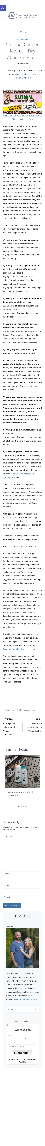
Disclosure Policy (20, 74)
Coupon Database (25, 115)
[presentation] (22, 771)
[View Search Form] (25, 32)
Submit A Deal (26, 119)
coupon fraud (9, 710)
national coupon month (26, 710)
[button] (3, 8)
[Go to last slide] (9, 779)
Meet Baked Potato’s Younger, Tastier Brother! (34, 725)
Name (7, 874)
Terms (21, 1021)
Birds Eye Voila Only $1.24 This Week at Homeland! (10, 727)
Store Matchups (22, 39)
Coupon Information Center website (19, 649)
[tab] (18, 806)
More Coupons (9, 115)
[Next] (36, 779)
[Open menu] (21, 32)
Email (7, 885)
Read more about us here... (26, 999)
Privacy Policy (24, 78)
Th (13, 474)
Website (7, 897)
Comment (9, 836)
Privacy (28, 1021)
